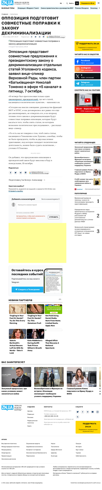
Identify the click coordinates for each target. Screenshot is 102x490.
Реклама (30, 417)
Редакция (30, 414)
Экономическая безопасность (36, 453)
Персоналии (30, 456)
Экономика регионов (8, 459)
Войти (71, 3)
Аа (77, 3)
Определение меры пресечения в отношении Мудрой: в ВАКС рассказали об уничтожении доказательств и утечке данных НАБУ (84, 216)
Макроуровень (6, 450)
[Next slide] (99, 8)
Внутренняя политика (9, 443)
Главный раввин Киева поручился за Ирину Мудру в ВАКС (84, 172)
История (79, 447)
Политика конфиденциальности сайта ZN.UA (86, 483)
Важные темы (8, 8)
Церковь (54, 453)
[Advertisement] (37, 243)
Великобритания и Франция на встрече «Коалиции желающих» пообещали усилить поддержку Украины (84, 161)
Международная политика (10, 447)
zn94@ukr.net (69, 419)
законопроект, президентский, (23, 99)
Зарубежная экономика (34, 447)
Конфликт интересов (33, 450)
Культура (54, 456)
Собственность (81, 456)
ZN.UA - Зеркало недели (87, 109)
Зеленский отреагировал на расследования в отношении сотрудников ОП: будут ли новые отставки (84, 231)
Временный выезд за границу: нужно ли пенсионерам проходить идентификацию (84, 201)
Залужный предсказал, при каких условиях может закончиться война (84, 150)
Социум (78, 443)
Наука (53, 443)
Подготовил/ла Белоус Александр (25, 180)
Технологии (55, 447)
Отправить (53, 217)
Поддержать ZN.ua (87, 3)
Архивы (30, 411)
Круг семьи (79, 450)
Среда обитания (56, 450)
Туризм (78, 453)
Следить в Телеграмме (29, 289)
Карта (29, 426)
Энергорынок (6, 453)
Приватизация (6, 456)
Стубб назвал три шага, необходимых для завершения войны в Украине (84, 182)
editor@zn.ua (48, 424)
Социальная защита (33, 443)
